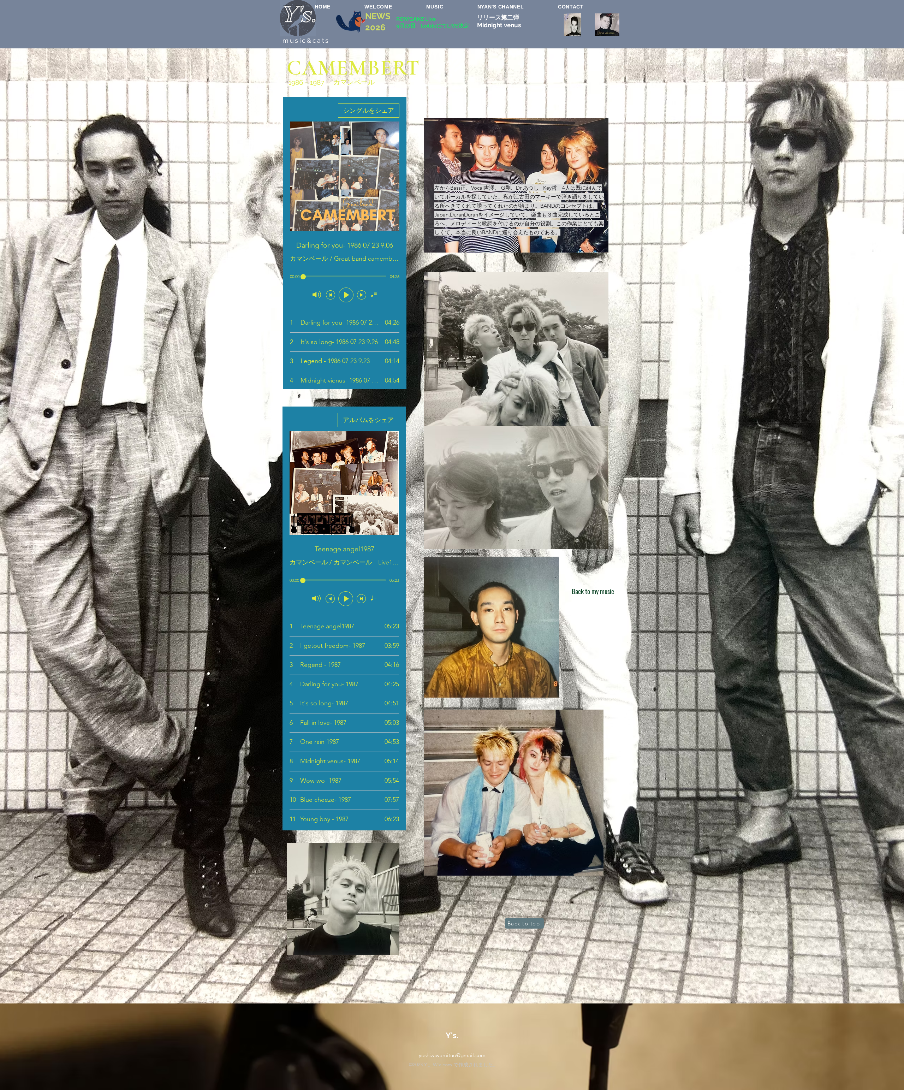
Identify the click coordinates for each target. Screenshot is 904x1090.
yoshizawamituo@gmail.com (452, 1055)
